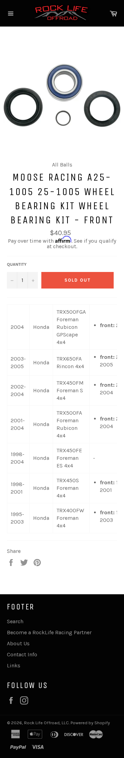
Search (15, 621)
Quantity (17, 264)
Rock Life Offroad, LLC (46, 722)
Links (13, 665)
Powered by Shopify (90, 722)
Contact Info (22, 654)
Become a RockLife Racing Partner (49, 632)
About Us (18, 643)
